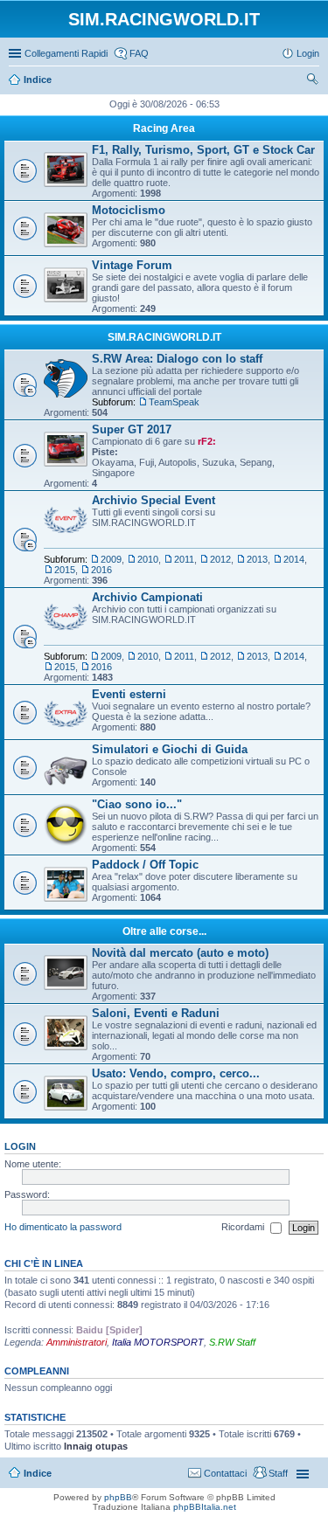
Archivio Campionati (147, 597)
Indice (38, 1473)
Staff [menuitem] (278, 1473)
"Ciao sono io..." (137, 804)
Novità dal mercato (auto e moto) (180, 952)
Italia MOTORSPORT (158, 1342)
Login (20, 1146)
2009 (111, 559)
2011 (184, 559)
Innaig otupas (96, 1446)
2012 (220, 559)
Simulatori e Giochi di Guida (170, 749)
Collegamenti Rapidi (66, 53)
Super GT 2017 (131, 429)
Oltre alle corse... (164, 931)
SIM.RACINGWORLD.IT (164, 337)
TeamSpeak (174, 402)
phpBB (118, 1497)
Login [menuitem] (308, 53)
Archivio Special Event (153, 500)
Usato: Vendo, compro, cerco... (176, 1073)
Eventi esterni (129, 694)
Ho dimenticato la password (63, 1227)
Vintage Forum (132, 265)
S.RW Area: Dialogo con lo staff (177, 358)
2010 (147, 559)
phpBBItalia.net (204, 1507)
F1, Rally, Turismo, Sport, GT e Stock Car (203, 149)
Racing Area (164, 128)
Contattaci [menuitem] (225, 1473)
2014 (293, 559)
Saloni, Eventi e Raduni (156, 1013)
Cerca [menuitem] (312, 81)
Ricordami (244, 1227)
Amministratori (76, 1342)
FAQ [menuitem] (139, 53)
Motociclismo (128, 210)
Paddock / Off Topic (145, 864)
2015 (64, 569)
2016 (101, 569)
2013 (257, 559)
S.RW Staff (232, 1342)
